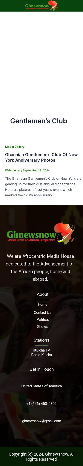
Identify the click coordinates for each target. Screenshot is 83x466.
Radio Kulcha (41, 355)
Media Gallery (14, 146)
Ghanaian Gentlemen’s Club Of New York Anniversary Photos (41, 157)
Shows (42, 326)
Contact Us (42, 312)
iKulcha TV (41, 350)
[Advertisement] (41, 55)
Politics (42, 319)
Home (42, 304)
